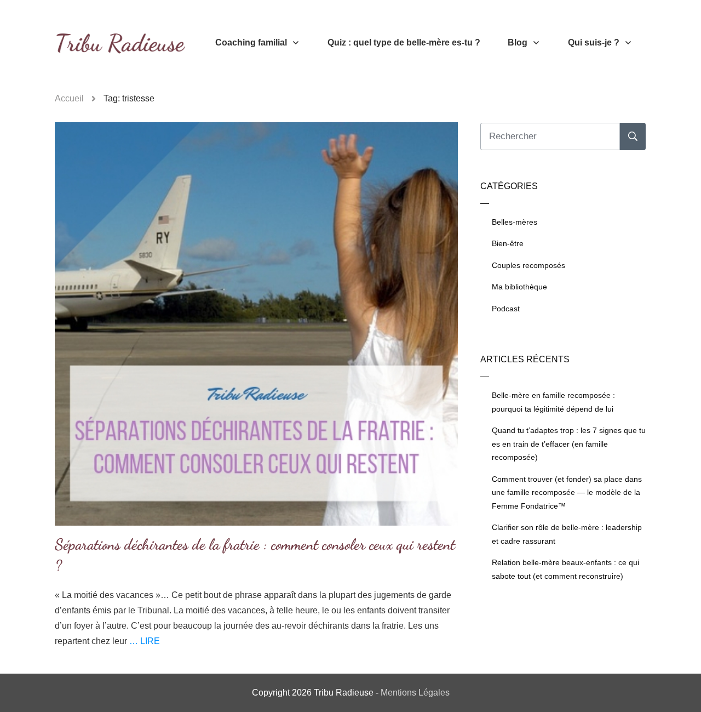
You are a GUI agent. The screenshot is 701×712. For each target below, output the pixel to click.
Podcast (506, 308)
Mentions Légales (415, 692)
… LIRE (144, 641)
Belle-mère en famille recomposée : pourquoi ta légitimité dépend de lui (553, 402)
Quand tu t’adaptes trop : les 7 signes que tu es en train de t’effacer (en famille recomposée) (569, 444)
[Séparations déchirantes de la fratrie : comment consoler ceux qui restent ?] (256, 324)
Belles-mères (514, 222)
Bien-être (508, 243)
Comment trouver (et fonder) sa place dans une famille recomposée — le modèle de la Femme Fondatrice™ (567, 492)
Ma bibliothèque (519, 286)
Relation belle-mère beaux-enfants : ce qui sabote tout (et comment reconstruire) (565, 569)
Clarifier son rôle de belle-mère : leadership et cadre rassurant (567, 534)
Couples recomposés (528, 265)
